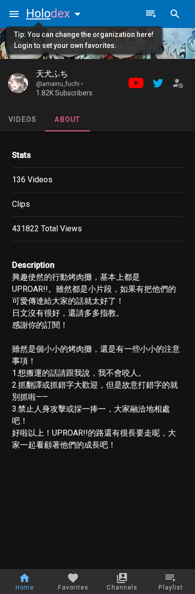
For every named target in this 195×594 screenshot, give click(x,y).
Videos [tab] (22, 119)
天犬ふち (52, 73)
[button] (55, 13)
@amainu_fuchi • (59, 83)
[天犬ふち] (18, 83)
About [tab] (67, 119)
